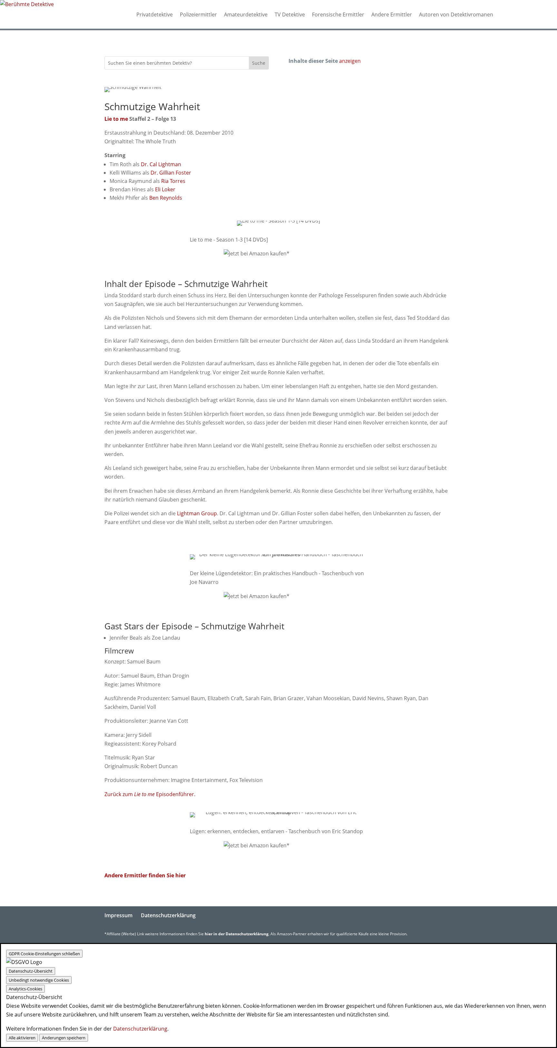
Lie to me (116, 118)
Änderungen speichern (63, 1038)
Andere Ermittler (391, 14)
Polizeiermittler (198, 14)
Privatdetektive (154, 14)
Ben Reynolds (165, 197)
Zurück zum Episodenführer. (149, 794)
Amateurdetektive (246, 14)
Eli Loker (165, 189)
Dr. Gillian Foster (171, 172)
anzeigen (350, 60)
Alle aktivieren (22, 1038)
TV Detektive (290, 14)
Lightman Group (197, 513)
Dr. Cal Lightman (161, 164)
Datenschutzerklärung (168, 915)
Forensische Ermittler (338, 14)
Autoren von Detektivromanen (456, 14)
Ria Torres (173, 181)
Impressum (118, 915)
